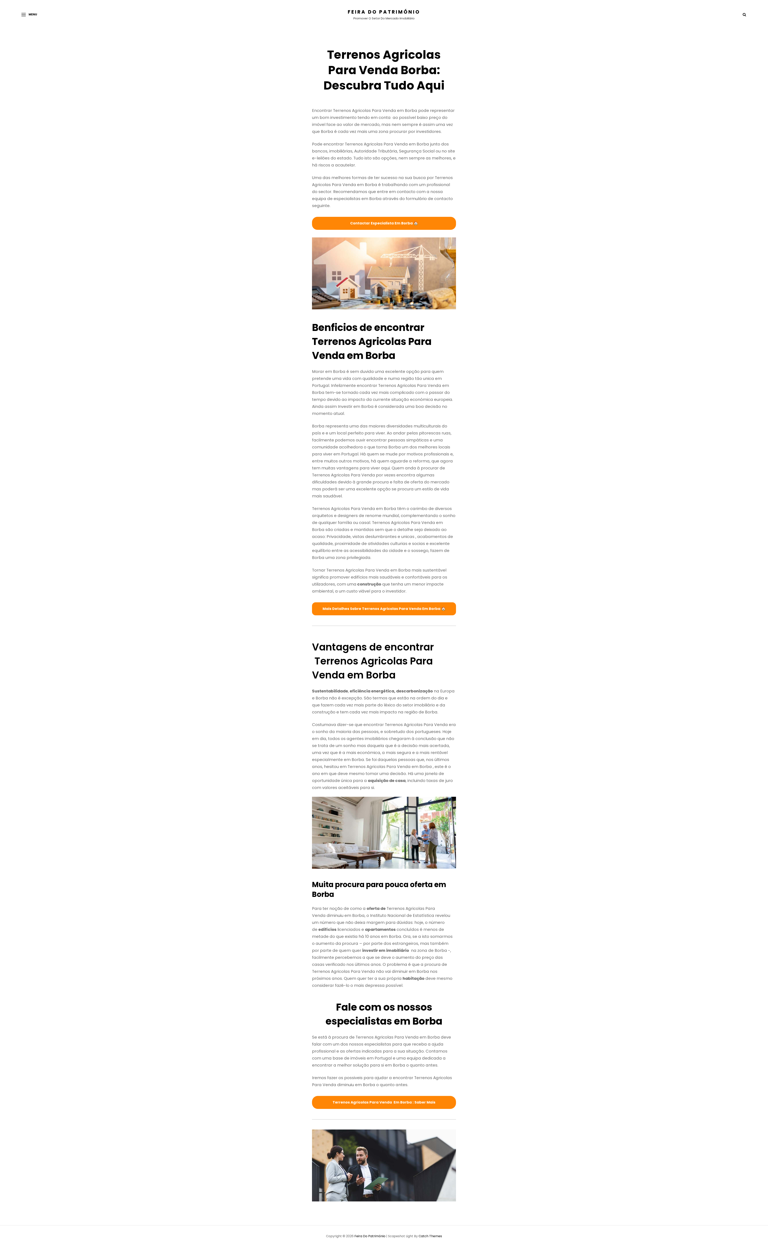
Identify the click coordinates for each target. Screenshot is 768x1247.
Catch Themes (430, 1236)
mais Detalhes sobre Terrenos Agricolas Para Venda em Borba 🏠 (384, 608)
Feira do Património (384, 12)
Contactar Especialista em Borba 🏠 (384, 223)
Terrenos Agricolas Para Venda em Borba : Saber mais (384, 1102)
